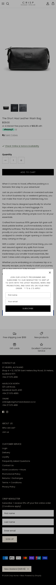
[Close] (50, 273)
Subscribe (28, 308)
